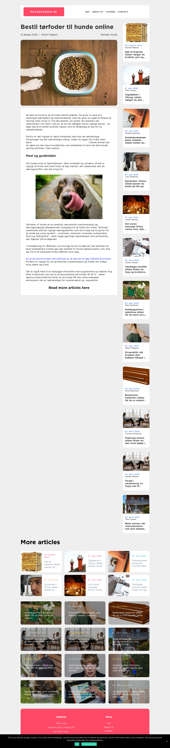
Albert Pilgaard (49, 34)
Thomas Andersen (133, 434)
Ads (87, 12)
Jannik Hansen (131, 220)
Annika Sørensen (132, 133)
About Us (97, 12)
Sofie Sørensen (132, 391)
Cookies (110, 12)
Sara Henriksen (132, 305)
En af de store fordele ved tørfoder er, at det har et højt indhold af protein (68, 258)
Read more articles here (69, 288)
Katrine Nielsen (132, 48)
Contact (123, 12)
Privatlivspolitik (89, 744)
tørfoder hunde (108, 34)
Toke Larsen (130, 90)
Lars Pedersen (131, 177)
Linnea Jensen (131, 262)
